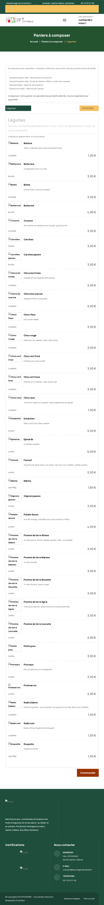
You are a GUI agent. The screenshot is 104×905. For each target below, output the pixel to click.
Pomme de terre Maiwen (37, 557)
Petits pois (29, 646)
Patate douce (31, 514)
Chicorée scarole (33, 293)
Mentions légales (72, 898)
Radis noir (29, 723)
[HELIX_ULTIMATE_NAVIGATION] (64, 20)
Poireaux (29, 664)
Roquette (29, 744)
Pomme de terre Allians (36, 535)
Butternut (29, 205)
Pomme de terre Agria (35, 601)
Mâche (27, 480)
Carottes (28, 239)
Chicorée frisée (32, 273)
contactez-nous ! (86, 21)
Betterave (29, 164)
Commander (88, 772)
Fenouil (28, 460)
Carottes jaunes (32, 254)
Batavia (28, 143)
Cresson (28, 220)
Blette (27, 184)
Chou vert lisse (32, 376)
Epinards (28, 439)
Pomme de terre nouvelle (37, 623)
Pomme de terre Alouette (37, 579)
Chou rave (29, 397)
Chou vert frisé (32, 356)
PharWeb (20, 900)
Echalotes (29, 418)
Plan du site (89, 898)
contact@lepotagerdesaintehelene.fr (81, 869)
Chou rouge (30, 335)
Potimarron (30, 685)
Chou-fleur (30, 314)
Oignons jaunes (32, 496)
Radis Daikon (31, 702)
